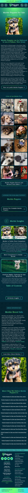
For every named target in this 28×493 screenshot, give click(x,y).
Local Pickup (17, 458)
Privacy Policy (21, 491)
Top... (15, 294)
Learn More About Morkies (11, 354)
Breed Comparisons (19, 473)
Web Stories (17, 466)
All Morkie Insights (13, 298)
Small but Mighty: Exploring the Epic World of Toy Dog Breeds (14, 275)
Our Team (17, 464)
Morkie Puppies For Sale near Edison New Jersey (14, 396)
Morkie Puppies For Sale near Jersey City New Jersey (14, 406)
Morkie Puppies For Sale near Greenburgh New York (14, 437)
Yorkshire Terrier (19, 341)
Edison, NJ (17, 450)
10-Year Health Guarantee (20, 477)
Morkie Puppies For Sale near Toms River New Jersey (14, 429)
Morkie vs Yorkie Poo (16, 349)
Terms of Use (21, 489)
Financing (17, 455)
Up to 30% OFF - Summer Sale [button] (14, 1)
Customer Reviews (19, 460)
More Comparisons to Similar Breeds (13, 255)
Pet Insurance (18, 479)
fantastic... (19, 251)
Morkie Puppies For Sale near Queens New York (14, 419)
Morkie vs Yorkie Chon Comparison (14, 241)
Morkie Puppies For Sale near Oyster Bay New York (14, 443)
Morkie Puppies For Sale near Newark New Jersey (14, 403)
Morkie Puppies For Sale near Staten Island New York (14, 400)
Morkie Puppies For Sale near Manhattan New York (14, 416)
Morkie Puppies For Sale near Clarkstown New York (14, 440)
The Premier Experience (20, 453)
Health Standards (18, 484)
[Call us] (22, 5)
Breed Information (19, 470)
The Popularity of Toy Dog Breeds (15, 291)
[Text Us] (25, 5)
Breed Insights (18, 472)
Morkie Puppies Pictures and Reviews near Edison (14, 183)
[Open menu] (2, 5)
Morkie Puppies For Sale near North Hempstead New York (13, 433)
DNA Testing (17, 485)
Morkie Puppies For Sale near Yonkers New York (14, 426)
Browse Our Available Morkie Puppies (12, 209)
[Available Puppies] (6, 5)
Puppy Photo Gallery (19, 461)
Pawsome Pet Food (19, 482)
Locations (11, 450)
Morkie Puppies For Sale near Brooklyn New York (14, 409)
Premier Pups (4, 450)
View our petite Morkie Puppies (13, 87)
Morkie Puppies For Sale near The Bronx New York (14, 422)
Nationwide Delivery (19, 456)
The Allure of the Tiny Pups (15, 289)
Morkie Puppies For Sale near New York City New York (14, 413)
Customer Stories (18, 463)
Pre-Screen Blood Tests (20, 481)
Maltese (4, 341)
